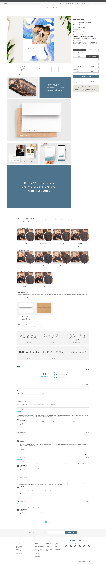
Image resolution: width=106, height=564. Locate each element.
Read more (62, 416)
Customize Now (86, 76)
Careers (36, 543)
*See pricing (75, 32)
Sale (46, 544)
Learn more (97, 52)
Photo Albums (57, 546)
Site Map (18, 549)
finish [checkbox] (43, 404)
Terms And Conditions (39, 550)
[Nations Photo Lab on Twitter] (75, 546)
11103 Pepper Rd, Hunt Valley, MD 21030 (39, 561)
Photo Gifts (57, 544)
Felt (92, 63)
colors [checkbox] (27, 404)
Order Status (18, 544)
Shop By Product (49, 541)
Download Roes (49, 549)
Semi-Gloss (79, 71)
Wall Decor (57, 543)
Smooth (92, 59)
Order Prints (48, 546)
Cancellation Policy (38, 549)
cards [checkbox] (31, 404)
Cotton (92, 66)
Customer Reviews (38, 547)
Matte (92, 71)
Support (17, 541)
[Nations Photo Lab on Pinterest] (71, 546)
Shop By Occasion (49, 543)
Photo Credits (37, 556)
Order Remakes (19, 546)
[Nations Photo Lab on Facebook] (66, 546)
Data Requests (19, 553)
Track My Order (19, 552)
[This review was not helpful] (87, 428)
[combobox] (11, 3)
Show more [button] (52, 404)
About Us (36, 541)
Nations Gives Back (38, 555)
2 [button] (49, 522)
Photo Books (57, 549)
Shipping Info (18, 547)
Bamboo (79, 66)
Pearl (79, 56)
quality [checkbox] (18, 404)
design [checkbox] (35, 404)
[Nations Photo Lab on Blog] (89, 546)
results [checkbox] (39, 404)
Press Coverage (37, 553)
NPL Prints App (48, 550)
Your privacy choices (51, 561)
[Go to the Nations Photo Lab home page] (53, 7)
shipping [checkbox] (47, 404)
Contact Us (18, 543)
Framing (56, 550)
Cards (56, 547)
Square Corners (79, 49)
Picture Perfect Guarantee (39, 546)
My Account (18, 550)
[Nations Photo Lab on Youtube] (84, 546)
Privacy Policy (37, 552)
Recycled (79, 59)
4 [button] (56, 522)
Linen (79, 63)
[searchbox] (29, 394)
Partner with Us (37, 544)
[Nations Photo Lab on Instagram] (80, 546)
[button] (60, 373)
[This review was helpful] (85, 428)
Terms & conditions (20, 561)
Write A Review (84, 384)
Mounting (57, 541)
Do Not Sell (27, 541)
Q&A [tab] (22, 366)
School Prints (48, 547)
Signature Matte (92, 56)
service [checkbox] (23, 404)
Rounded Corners (92, 49)
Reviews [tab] (18, 366)
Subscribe (71, 532)
